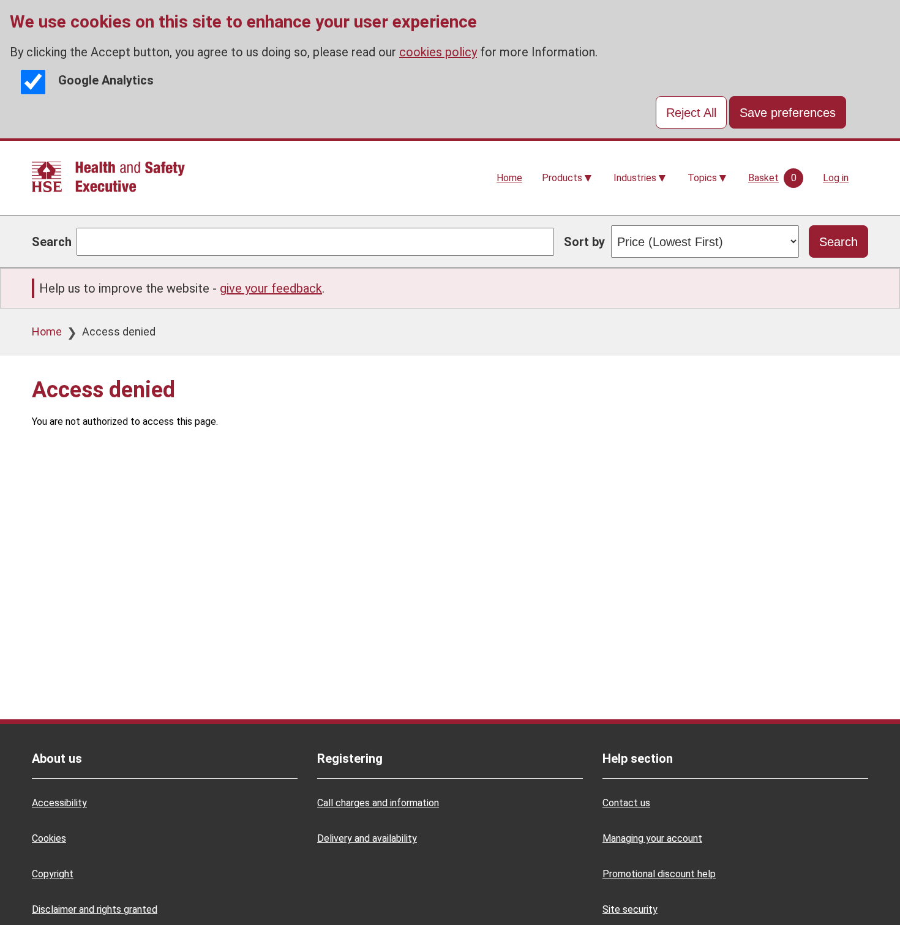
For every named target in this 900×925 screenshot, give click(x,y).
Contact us (626, 803)
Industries (634, 178)
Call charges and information (378, 803)
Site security (630, 909)
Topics (702, 178)
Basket (763, 178)
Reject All (691, 112)
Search (52, 241)
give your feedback (271, 288)
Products (562, 178)
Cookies (49, 838)
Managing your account (652, 838)
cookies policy (438, 52)
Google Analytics (106, 80)
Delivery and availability (367, 838)
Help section (637, 758)
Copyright (52, 874)
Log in (836, 178)
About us (57, 758)
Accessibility (59, 803)
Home (509, 178)
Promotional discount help (659, 874)
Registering (350, 758)
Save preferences (788, 112)
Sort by (584, 241)
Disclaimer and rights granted (94, 909)
